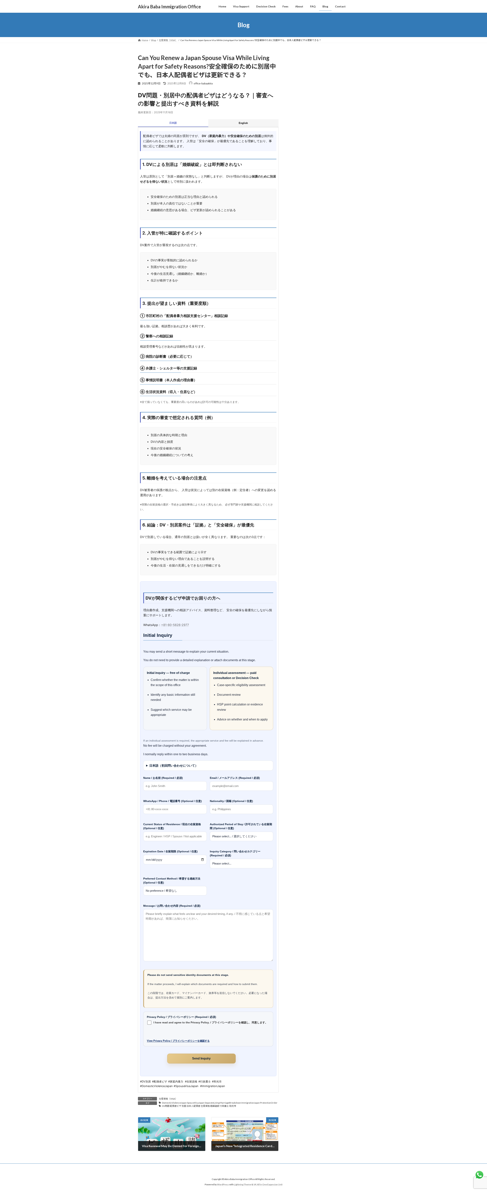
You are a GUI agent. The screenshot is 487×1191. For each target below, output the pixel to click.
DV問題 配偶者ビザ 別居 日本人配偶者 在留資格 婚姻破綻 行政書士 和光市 (199, 1106)
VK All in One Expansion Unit (268, 1184)
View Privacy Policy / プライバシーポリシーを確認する (178, 1040)
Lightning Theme (242, 1184)
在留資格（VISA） (168, 1098)
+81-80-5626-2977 (175, 625)
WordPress (223, 1184)
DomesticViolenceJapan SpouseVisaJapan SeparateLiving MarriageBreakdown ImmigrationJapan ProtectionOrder (219, 1102)
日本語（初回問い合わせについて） (173, 765)
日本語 (173, 122)
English (243, 123)
